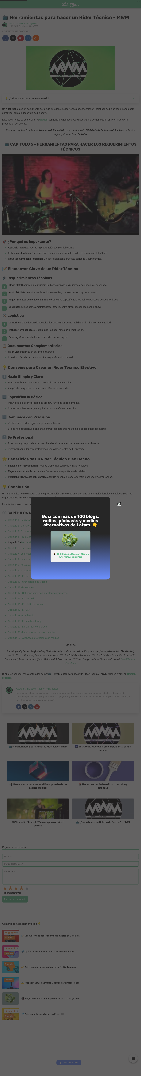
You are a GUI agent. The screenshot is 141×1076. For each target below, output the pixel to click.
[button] (119, 503)
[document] (70, 538)
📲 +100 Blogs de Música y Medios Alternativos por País (70, 555)
